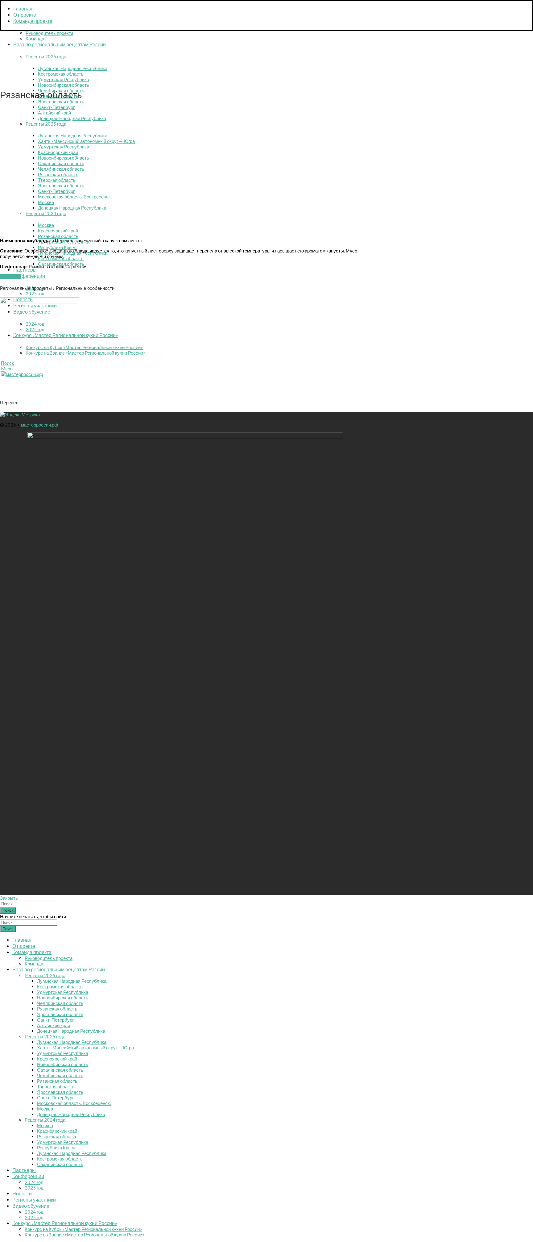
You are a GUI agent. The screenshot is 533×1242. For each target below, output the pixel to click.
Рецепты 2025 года (45, 1036)
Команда (35, 38)
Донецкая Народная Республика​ (71, 1114)
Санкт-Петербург (55, 1020)
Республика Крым (57, 247)
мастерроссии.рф (39, 424)
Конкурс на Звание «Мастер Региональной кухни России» (85, 353)
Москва (45, 1108)
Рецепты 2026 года (46, 56)
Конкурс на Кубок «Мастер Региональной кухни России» (84, 347)
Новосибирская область (63, 85)
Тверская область (56, 1086)
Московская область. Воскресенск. (74, 1103)
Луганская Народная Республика (72, 68)
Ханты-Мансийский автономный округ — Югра (85, 1047)
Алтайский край (53, 1025)
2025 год (35, 293)
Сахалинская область (60, 1070)
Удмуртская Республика (63, 79)
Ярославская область (61, 101)
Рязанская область (58, 236)
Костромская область (61, 74)
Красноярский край (57, 1058)
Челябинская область (60, 1003)
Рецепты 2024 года (45, 1120)
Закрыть (9, 898)
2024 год (34, 1182)
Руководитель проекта (49, 33)
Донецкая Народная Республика (71, 1031)
